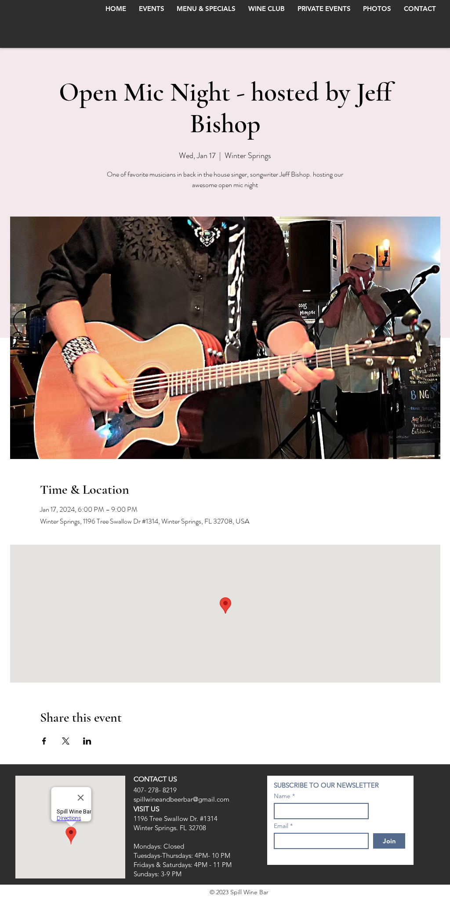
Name (282, 796)
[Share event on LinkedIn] (87, 741)
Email (281, 826)
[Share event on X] (66, 741)
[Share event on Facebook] (44, 741)
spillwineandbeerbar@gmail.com (181, 799)
